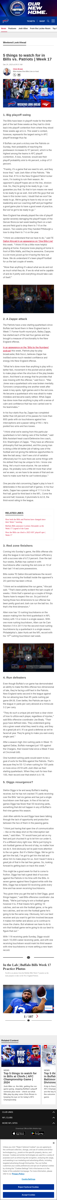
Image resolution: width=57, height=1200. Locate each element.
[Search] (48, 21)
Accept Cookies (28, 1195)
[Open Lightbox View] (28, 1003)
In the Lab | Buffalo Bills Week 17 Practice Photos (26, 967)
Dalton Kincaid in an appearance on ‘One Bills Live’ (28, 241)
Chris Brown (18, 69)
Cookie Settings (28, 1179)
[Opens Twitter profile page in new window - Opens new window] (14, 75)
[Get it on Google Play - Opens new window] (38, 1134)
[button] (28, 299)
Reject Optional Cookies (28, 1187)
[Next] (37, 1016)
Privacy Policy (18, 1174)
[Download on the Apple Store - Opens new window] (19, 1133)
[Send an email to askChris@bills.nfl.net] (19, 75)
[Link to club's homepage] (5, 20)
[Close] (54, 1143)
